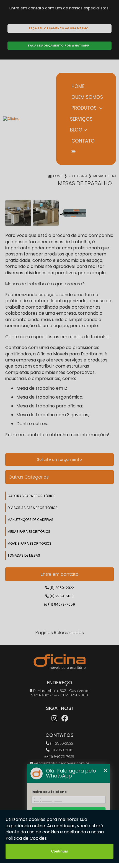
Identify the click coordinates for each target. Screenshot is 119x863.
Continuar (59, 851)
